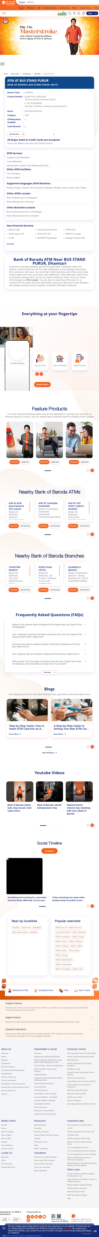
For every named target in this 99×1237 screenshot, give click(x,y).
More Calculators (40, 1170)
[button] (69, 13)
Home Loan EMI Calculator (44, 1160)
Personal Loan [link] (11, 1008)
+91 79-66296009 (34, 103)
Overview (4, 1053)
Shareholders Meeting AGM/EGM (47, 1057)
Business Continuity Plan (76, 1094)
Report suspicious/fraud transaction (80, 1057)
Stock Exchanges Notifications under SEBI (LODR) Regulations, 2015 (48, 1061)
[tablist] (49, 1018)
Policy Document (40, 1107)
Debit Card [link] (9, 1022)
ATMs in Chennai (75, 941)
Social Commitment (8, 1080)
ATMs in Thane (78, 937)
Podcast (4, 1142)
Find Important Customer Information (81, 1053)
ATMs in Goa (78, 969)
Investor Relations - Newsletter (46, 1097)
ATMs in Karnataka (63, 969)
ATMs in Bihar (74, 951)
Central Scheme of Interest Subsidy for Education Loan (80, 1175)
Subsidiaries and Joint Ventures (13, 1084)
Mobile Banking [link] (31, 1022)
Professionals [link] (64, 8)
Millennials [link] (31, 8)
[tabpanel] (19, 444)
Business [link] (30, 2)
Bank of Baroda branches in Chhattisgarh (24, 212)
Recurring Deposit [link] (14, 1010)
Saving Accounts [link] (69, 1008)
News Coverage (7, 1132)
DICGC (65, 1221)
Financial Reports (41, 1090)
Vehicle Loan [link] (46, 1008)
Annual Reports (40, 1087)
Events (3, 1128)
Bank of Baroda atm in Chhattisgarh (22, 198)
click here (67, 1228)
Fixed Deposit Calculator (43, 1164)
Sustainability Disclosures (43, 1083)
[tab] (49, 1003)
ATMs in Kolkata (62, 946)
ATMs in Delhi (61, 951)
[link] (62, 13)
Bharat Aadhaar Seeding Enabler (79, 1185)
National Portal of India (76, 1192)
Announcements (7, 1149)
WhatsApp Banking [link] (59, 1022)
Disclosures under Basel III (44, 1111)
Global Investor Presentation (45, 1114)
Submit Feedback (74, 1100)
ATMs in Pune (61, 941)
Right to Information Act (76, 1078)
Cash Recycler (6, 1164)
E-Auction (38, 1128)
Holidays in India (73, 1069)
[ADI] (4, 986)
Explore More (42, 384)
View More (47, 672)
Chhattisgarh (27, 74)
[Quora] (28, 1220)
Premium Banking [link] (50, 8)
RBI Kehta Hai (72, 1060)
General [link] (22, 8)
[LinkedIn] (36, 1217)
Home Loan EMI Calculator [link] (40, 1034)
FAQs (36, 1145)
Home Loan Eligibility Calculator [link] (39, 1036)
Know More (38, 56)
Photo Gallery (6, 1135)
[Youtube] (44, 1217)
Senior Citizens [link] (86, 8)
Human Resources (8, 1090)
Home (6, 74)
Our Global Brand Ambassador (13, 1070)
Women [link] (75, 8)
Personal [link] (22, 2)
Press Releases (7, 1145)
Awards (4, 1125)
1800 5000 (41, 97)
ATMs (3, 1160)
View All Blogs (48, 753)
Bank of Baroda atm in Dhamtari (20, 202)
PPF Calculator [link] (57, 1034)
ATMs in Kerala (61, 955)
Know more (14, 462)
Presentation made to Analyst (45, 1094)
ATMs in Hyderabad (63, 964)
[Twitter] (40, 1217)
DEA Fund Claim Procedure (77, 1090)
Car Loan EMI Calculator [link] (73, 1034)
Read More (10, 244)
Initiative (4, 1060)
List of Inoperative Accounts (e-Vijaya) (81, 1154)
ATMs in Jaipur (76, 946)
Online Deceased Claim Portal (78, 1138)
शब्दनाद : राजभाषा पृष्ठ (41, 1149)
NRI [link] (39, 8)
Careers (4, 1094)
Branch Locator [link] (74, 1022)
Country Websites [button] (15, 1219)
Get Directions (14, 134)
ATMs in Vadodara (63, 937)
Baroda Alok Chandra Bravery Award (15, 1087)
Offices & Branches (8, 1077)
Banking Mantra (40, 1125)
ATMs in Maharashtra (64, 960)
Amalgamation (6, 1074)
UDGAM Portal (72, 1135)
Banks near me (75, 928)
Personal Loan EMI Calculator (45, 1157)
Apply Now (25, 462)
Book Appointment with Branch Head (81, 1104)
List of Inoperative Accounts (77, 1147)
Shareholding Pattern (42, 1104)
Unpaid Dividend (40, 1074)
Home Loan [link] (22, 1008)
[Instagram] (32, 1217)
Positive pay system (74, 1097)
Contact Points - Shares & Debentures (48, 1066)
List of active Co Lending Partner (79, 1125)
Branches (4, 1157)
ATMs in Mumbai (78, 932)
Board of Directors (8, 1067)
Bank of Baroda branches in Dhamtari (23, 216)
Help (69, 1198)
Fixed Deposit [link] (82, 1008)
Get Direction (25, 526)
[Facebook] (28, 1217)
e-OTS (69, 1128)
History (4, 1057)
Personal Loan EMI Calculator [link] (16, 1034)
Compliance (5, 1063)
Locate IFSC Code (63, 932)
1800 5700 (30, 97)
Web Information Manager (77, 1195)
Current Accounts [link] (28, 1010)
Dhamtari (37, 74)
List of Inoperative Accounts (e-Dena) (81, 1151)
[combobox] (95, 980)
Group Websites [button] (4, 1219)
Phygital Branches (8, 1167)
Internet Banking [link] (44, 1022)
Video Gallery (6, 1138)
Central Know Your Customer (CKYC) (81, 1081)
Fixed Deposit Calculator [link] (16, 1036)
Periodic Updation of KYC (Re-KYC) (80, 1132)
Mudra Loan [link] (57, 1008)
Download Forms (40, 1142)
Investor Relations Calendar (44, 1100)
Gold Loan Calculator (42, 1167)
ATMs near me (61, 928)
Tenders (37, 1138)
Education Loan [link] (34, 1008)
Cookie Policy (4, 1228)
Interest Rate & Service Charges (46, 1135)
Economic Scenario (41, 1132)
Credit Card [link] (19, 1022)
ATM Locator (15, 74)
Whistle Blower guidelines (77, 1188)
